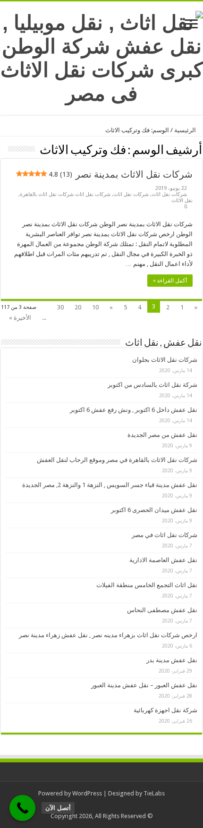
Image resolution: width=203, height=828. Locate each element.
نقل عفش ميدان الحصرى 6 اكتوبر (154, 509)
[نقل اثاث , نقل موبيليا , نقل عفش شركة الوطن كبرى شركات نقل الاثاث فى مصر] (101, 56)
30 (60, 307)
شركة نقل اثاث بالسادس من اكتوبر (152, 384)
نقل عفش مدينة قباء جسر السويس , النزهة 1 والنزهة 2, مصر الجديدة (109, 484)
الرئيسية (185, 130)
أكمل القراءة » (170, 280)
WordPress (87, 793)
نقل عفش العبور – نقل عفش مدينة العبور (144, 685)
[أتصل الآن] (22, 808)
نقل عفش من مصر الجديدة (162, 434)
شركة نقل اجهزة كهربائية (165, 710)
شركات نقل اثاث (169, 194)
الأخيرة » (20, 317)
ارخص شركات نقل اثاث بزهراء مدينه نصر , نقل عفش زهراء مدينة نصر (108, 635)
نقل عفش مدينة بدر (171, 660)
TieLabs (154, 793)
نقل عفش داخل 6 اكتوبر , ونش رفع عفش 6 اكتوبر (133, 409)
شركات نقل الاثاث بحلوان (164, 359)
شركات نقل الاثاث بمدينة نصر (120, 174)
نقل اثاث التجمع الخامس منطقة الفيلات (146, 585)
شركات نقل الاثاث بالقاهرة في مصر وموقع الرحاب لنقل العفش (117, 459)
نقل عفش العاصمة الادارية (163, 559)
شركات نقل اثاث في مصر (164, 534)
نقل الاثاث (182, 200)
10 (95, 307)
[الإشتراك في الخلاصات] (3, 149)
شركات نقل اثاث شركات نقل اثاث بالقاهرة (65, 194)
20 (78, 307)
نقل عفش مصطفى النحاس (162, 610)
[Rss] (108, 805)
